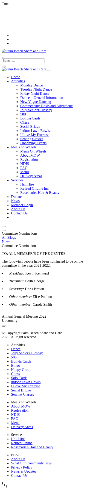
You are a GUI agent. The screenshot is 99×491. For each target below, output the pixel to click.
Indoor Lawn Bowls (26, 382)
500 (14, 357)
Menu (15, 423)
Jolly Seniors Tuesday (27, 353)
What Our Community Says (31, 463)
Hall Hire (18, 439)
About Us (18, 459)
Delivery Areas (22, 427)
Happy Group (21, 370)
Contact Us (19, 475)
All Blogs (9, 237)
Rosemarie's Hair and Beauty (32, 447)
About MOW (21, 406)
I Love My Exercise (25, 386)
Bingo (15, 365)
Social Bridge (21, 390)
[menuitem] (15, 77)
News (6, 242)
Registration (20, 410)
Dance (15, 349)
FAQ (14, 419)
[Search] (4, 66)
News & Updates (23, 471)
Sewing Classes (22, 394)
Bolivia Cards (21, 361)
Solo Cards (19, 378)
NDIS (15, 414)
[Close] (4, 226)
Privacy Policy (21, 467)
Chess (15, 374)
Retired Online (21, 443)
